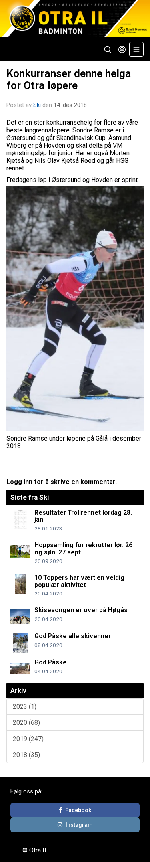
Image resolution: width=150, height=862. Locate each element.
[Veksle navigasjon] (136, 49)
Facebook (78, 810)
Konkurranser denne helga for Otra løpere (68, 79)
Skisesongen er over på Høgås (81, 610)
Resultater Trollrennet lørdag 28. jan (83, 516)
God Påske (50, 662)
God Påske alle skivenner (72, 636)
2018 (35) (26, 755)
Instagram (79, 825)
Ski (37, 105)
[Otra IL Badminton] (75, 18)
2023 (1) (24, 706)
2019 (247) (28, 739)
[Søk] (107, 49)
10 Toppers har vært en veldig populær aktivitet (79, 581)
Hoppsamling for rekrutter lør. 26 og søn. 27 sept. (83, 548)
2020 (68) (26, 722)
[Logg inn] (122, 49)
